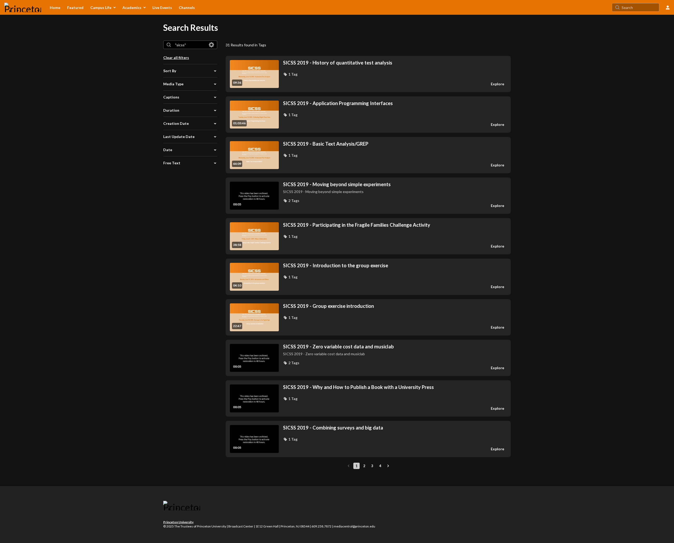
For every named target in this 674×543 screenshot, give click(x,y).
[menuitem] (55, 7)
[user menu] (667, 7)
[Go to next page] (388, 466)
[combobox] (190, 44)
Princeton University (178, 522)
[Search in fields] (211, 45)
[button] (290, 74)
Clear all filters (176, 57)
